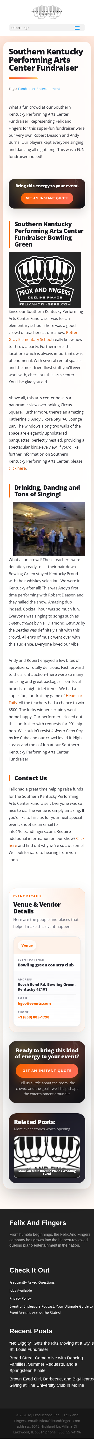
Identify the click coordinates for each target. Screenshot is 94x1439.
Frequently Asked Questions (32, 1282)
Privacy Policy (20, 1298)
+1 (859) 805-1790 (33, 1017)
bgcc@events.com (34, 1003)
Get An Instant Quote (47, 198)
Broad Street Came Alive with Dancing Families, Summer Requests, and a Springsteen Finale (46, 1364)
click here (17, 468)
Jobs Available (20, 1290)
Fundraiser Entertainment (39, 88)
